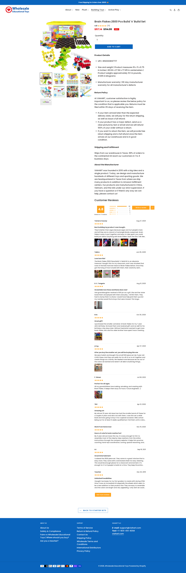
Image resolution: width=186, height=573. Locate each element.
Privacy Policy (83, 551)
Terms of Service (85, 527)
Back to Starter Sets (94, 510)
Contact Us (82, 534)
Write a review (141, 208)
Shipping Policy (84, 538)
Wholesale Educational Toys (117, 566)
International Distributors (89, 547)
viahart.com (118, 533)
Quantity (99, 35)
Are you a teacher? (49, 541)
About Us (44, 527)
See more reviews (102, 495)
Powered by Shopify (137, 566)
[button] (152, 208)
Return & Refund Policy (88, 531)
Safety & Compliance (50, 531)
